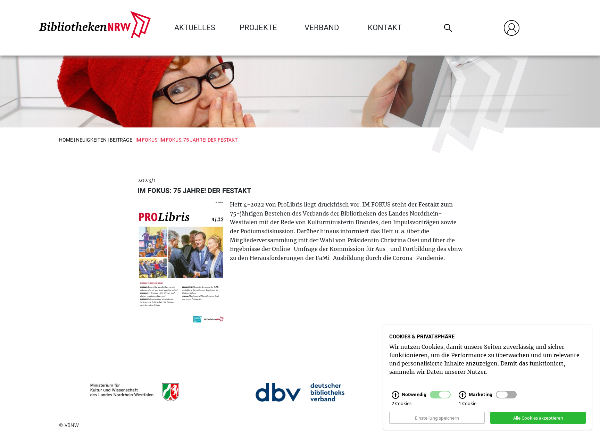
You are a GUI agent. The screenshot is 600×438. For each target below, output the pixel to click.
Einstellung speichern (437, 417)
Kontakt (385, 27)
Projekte (258, 27)
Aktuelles (194, 27)
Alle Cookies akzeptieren (538, 417)
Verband (322, 27)
